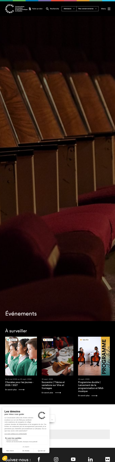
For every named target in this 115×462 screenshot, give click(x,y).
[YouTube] (73, 459)
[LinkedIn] (90, 459)
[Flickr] (107, 459)
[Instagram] (56, 459)
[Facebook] (39, 459)
